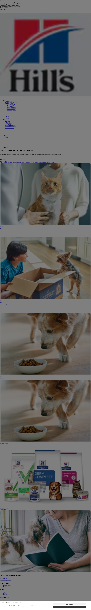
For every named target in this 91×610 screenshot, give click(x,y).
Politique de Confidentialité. (22, 608)
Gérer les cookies (69, 604)
